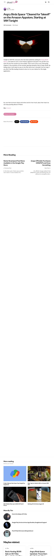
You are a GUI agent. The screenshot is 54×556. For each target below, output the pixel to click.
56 (7, 25)
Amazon (8, 108)
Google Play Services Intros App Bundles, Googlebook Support (29, 522)
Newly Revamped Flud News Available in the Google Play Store (14, 163)
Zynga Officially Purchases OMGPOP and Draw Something (40, 163)
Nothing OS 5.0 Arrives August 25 (36, 504)
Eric (32, 548)
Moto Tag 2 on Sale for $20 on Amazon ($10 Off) (38, 484)
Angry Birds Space (10, 114)
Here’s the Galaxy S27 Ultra (19, 514)
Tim (9, 8)
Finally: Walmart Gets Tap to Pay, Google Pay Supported (14, 484)
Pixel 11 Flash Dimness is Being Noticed (22, 531)
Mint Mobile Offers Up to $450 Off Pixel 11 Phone (13, 504)
